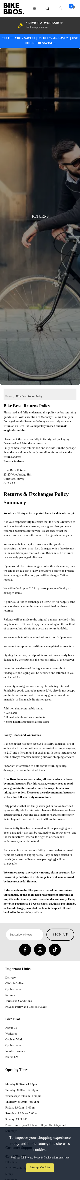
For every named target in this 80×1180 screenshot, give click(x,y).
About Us (11, 1027)
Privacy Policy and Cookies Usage (26, 1006)
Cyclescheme (13, 989)
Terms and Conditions (18, 1001)
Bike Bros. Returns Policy (29, 396)
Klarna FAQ (12, 1057)
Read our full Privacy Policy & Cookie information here (40, 1157)
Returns (10, 995)
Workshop (11, 1033)
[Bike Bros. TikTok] (55, 950)
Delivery (10, 977)
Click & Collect (14, 983)
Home (8, 396)
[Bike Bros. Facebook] (25, 950)
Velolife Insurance (16, 1051)
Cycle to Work (14, 1039)
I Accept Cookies (40, 1167)
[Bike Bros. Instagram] (40, 950)
